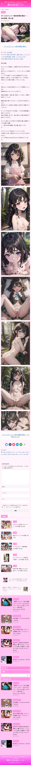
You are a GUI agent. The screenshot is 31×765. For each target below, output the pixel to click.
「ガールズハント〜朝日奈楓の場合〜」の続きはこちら (15, 436)
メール (4, 493)
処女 (23, 452)
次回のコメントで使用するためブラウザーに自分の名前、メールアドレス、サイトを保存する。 (14, 506)
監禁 (9, 454)
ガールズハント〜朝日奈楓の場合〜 (15, 46)
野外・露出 (26, 454)
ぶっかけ (13, 452)
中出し (20, 452)
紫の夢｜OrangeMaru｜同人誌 (21, 659)
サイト (3, 499)
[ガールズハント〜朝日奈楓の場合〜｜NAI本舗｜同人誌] (17, 444)
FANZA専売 (8, 452)
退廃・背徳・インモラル (18, 454)
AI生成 (4, 452)
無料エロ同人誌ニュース (15, 5)
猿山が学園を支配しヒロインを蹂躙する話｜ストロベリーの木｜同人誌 (21, 631)
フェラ (17, 452)
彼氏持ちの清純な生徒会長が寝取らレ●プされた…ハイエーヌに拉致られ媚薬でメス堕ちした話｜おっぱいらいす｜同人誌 (21, 646)
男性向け (5, 454)
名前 (3, 486)
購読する (6, 668)
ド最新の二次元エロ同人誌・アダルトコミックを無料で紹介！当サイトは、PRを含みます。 (15, 757)
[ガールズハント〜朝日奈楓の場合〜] (15, 184)
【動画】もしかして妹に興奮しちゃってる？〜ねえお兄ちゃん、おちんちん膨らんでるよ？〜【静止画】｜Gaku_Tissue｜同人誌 (21, 605)
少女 (26, 452)
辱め (11, 454)
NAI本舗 (9, 52)
